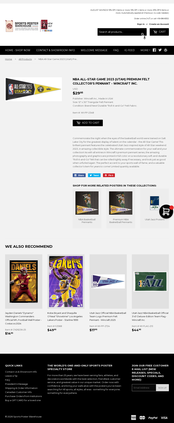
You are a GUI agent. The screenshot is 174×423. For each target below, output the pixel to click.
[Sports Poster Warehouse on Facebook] (154, 50)
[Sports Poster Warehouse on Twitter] (160, 50)
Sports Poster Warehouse (27, 416)
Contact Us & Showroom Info (21, 371)
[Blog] (165, 50)
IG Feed (129, 50)
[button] (122, 38)
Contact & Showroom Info (55, 50)
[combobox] (122, 32)
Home (8, 59)
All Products (25, 59)
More (145, 50)
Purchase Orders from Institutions (23, 396)
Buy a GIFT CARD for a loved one (23, 400)
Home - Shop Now (17, 50)
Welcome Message (94, 50)
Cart (162, 31)
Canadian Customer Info (18, 392)
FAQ (116, 50)
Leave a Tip (11, 375)
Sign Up (162, 387)
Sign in (141, 24)
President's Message (16, 384)
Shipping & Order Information (21, 388)
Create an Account (159, 24)
